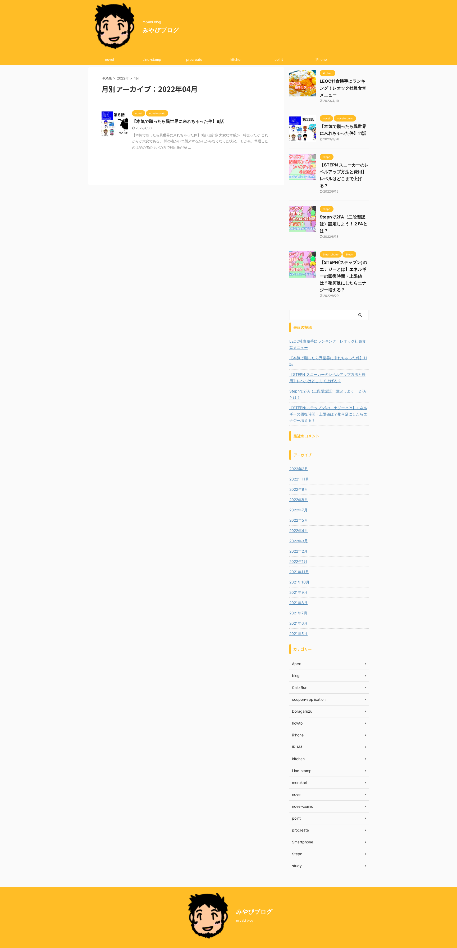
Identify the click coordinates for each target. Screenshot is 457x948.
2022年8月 (298, 499)
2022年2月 (298, 551)
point (279, 59)
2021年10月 (299, 582)
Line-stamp (152, 59)
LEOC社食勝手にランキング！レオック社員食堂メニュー (343, 87)
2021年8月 (298, 602)
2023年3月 (298, 468)
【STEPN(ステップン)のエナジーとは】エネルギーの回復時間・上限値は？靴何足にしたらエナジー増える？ (343, 276)
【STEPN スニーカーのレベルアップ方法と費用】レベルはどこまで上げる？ (327, 377)
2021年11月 (299, 571)
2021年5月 (298, 633)
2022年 (123, 78)
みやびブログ (161, 30)
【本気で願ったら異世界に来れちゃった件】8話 (178, 121)
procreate (194, 59)
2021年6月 (298, 623)
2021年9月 (298, 592)
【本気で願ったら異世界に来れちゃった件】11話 (328, 361)
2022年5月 (298, 520)
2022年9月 (298, 489)
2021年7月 (298, 613)
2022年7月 (298, 510)
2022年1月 (298, 561)
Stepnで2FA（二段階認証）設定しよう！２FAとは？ (343, 223)
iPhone (321, 59)
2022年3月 (298, 541)
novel (109, 59)
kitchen (236, 59)
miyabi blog (244, 920)
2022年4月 (298, 530)
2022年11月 (299, 479)
